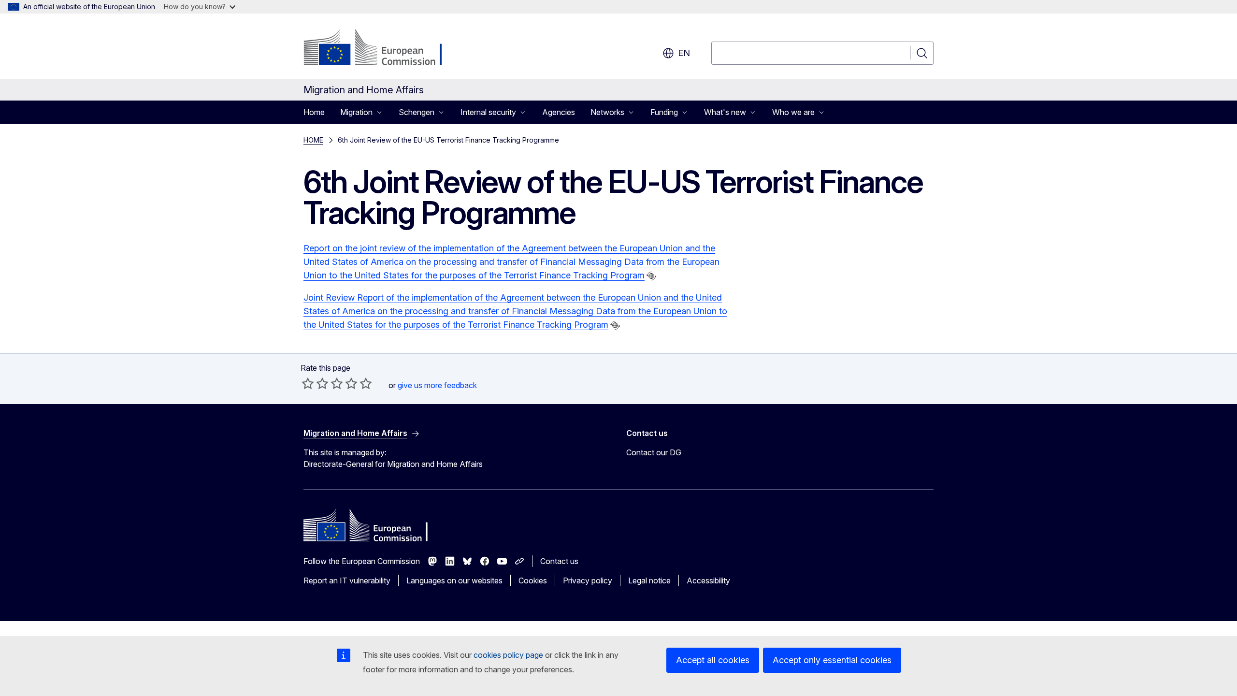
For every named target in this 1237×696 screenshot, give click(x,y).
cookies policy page (508, 655)
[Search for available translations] (651, 276)
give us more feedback (437, 385)
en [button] (684, 53)
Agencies (558, 112)
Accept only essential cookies (832, 660)
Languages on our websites (454, 580)
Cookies (532, 580)
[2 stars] (315, 383)
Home (314, 112)
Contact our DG (653, 452)
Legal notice (649, 580)
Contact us (559, 561)
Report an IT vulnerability (346, 580)
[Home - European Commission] (381, 48)
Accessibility (708, 580)
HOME (313, 140)
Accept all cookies (712, 660)
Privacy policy (587, 580)
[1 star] (308, 383)
